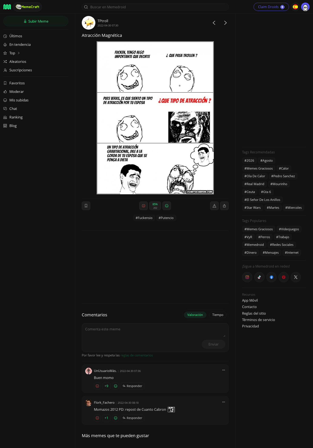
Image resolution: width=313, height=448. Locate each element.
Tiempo (217, 315)
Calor (285, 168)
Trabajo (283, 237)
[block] (224, 206)
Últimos (15, 35)
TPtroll (103, 20)
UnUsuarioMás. (105, 371)
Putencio (167, 218)
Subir (38, 21)
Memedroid (255, 244)
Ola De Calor (256, 176)
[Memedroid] (7, 6)
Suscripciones (20, 70)
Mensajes (272, 252)
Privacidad (250, 326)
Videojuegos (290, 229)
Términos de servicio (258, 319)
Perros (265, 237)
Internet (293, 252)
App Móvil (250, 300)
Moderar (16, 91)
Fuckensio (145, 218)
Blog (13, 125)
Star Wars (254, 207)
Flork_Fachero (104, 402)
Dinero (252, 252)
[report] (214, 206)
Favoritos (17, 83)
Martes (274, 207)
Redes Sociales (282, 244)
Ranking (16, 117)
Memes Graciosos (260, 168)
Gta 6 (267, 192)
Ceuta (251, 192)
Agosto (268, 160)
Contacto (249, 306)
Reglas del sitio (254, 313)
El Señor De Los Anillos (263, 199)
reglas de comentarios (137, 355)
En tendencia (20, 44)
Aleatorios (17, 61)
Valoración (195, 315)
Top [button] (12, 52)
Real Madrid (255, 184)
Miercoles (294, 207)
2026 (250, 160)
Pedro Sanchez (284, 176)
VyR (249, 237)
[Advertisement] (274, 80)
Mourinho (280, 184)
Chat (13, 108)
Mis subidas (19, 100)
